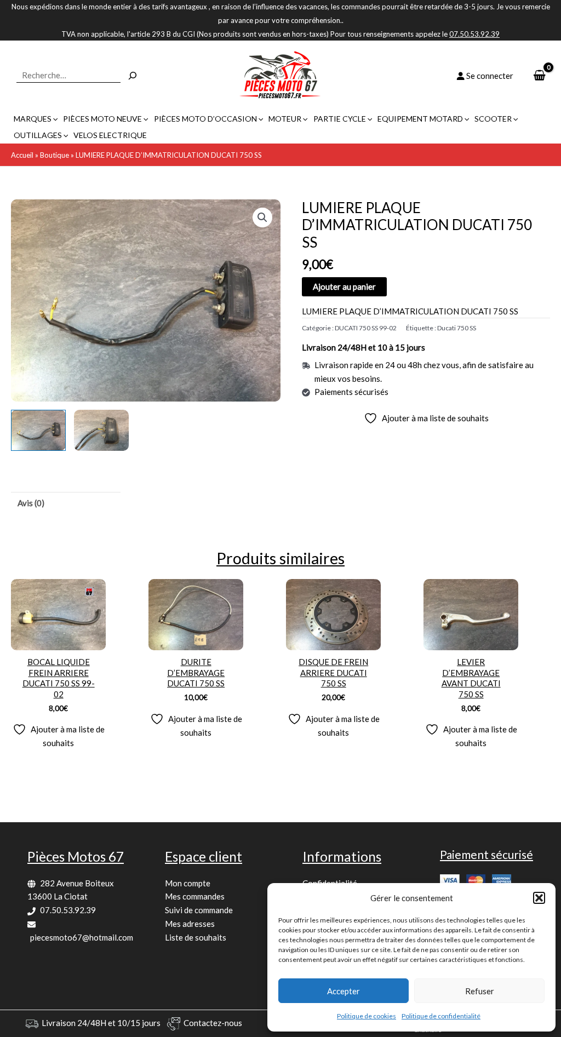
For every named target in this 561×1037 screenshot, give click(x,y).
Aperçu (58, 640)
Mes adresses (190, 924)
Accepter (343, 991)
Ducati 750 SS (456, 328)
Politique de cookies (366, 1016)
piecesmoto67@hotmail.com (81, 937)
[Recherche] (132, 75)
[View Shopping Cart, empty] (539, 76)
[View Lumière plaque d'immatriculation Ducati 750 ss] (38, 430)
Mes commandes (195, 896)
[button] (539, 897)
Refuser (479, 991)
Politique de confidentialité (441, 1016)
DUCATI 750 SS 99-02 (366, 328)
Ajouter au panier (344, 286)
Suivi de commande (199, 910)
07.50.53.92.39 (68, 910)
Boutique (54, 155)
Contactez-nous (213, 1023)
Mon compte (187, 883)
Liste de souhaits (195, 937)
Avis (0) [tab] (31, 503)
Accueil (22, 155)
